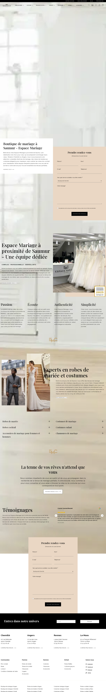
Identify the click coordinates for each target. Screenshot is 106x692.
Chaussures (25, 669)
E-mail (59, 169)
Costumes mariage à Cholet (61, 689)
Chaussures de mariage (67, 433)
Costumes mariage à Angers (61, 686)
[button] (26, 421)
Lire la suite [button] (96, 522)
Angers (31, 635)
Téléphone (84, 169)
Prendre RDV (100, 1)
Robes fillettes (68, 664)
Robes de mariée (10, 421)
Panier (2, 666)
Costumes (46, 664)
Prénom (59, 161)
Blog (91, 1)
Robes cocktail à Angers (86, 686)
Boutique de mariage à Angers (9, 686)
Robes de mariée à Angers (34, 686)
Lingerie (24, 671)
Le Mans (84, 635)
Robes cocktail (9, 427)
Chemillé (5, 635)
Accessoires (25, 674)
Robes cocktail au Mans (86, 689)
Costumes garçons (69, 666)
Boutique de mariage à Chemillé (9, 689)
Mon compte (4, 664)
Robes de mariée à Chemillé (35, 689)
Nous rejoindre (82, 1)
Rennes (57, 635)
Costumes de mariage (66, 421)
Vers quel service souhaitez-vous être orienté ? (70, 177)
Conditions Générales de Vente (9, 671)
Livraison (3, 669)
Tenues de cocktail (27, 666)
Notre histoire (70, 1)
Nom (82, 161)
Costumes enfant (64, 427)
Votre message (61, 186)
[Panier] (103, 5)
